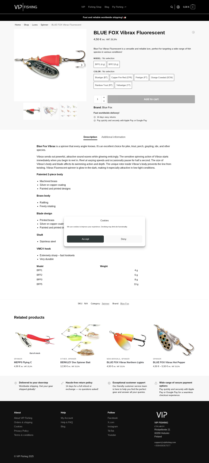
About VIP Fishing (23, 418)
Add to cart (151, 99)
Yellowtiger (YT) (123, 85)
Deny (123, 239)
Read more (35, 373)
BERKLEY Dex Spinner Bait (75, 362)
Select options (81, 373)
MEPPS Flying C (23, 362)
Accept (85, 239)
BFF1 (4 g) (100, 64)
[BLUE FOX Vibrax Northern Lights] (128, 340)
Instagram (113, 426)
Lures (35, 25)
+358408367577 (162, 445)
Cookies (18, 426)
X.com (111, 422)
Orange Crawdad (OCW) (162, 77)
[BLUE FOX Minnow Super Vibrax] (193, 32)
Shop (26, 25)
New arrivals (113, 359)
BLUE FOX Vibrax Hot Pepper (169, 362)
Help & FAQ (67, 422)
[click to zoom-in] (50, 65)
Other (63, 359)
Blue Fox (107, 107)
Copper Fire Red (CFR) (121, 77)
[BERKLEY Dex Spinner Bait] (81, 340)
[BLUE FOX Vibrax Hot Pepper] (174, 340)
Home (18, 25)
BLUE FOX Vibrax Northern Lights (125, 362)
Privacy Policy (21, 430)
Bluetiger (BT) (101, 77)
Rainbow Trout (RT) (103, 85)
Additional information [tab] (113, 137)
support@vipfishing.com (165, 442)
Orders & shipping (23, 422)
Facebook (113, 418)
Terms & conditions (23, 435)
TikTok (111, 430)
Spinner (44, 25)
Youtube (112, 435)
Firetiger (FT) (141, 77)
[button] (189, 7)
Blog (63, 426)
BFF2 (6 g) (113, 64)
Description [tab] (90, 137)
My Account (67, 418)
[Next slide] (81, 65)
